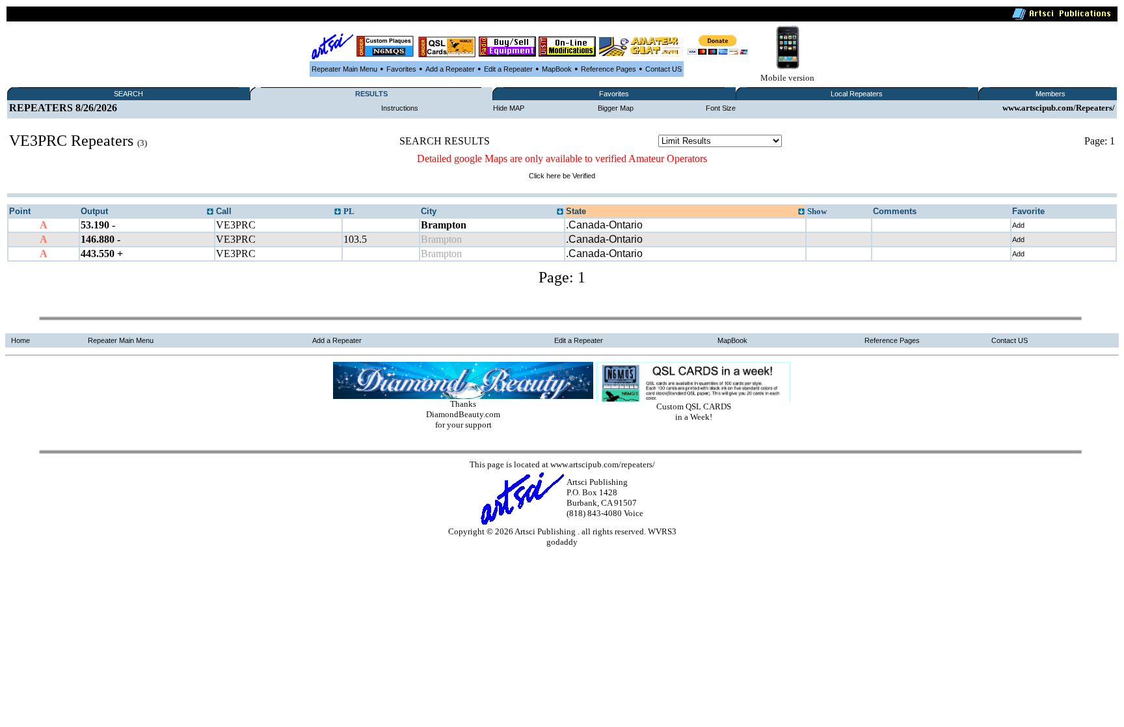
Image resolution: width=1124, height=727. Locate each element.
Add (1018, 225)
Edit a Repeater (508, 69)
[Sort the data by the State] (801, 212)
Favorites (401, 69)
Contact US (663, 69)
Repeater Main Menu (344, 69)
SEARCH (128, 94)
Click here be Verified (562, 176)
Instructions (399, 108)
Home (20, 340)
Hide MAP (508, 108)
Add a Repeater (450, 69)
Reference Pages (608, 69)
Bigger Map (616, 108)
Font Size (721, 108)
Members (1050, 94)
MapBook (557, 69)
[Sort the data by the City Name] (560, 212)
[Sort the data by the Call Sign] (337, 212)
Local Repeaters (857, 94)
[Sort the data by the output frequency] (210, 212)
